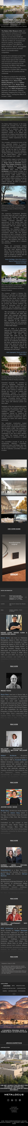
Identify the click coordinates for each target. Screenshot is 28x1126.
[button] (3, 1019)
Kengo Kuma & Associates (12, 162)
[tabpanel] (14, 1020)
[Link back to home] (14, 1095)
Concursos (6, 985)
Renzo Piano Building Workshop (11, 164)
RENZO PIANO (6, 690)
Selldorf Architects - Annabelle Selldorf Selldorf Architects (14, 750)
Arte (13, 985)
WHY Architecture (18, 88)
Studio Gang (20, 84)
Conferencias (21, 988)
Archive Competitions (14, 1043)
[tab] (6, 985)
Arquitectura (20, 985)
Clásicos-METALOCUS (8, 988)
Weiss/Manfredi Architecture (17, 86)
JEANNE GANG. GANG (9, 807)
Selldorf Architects (7, 166)
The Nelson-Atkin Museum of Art (12, 31)
